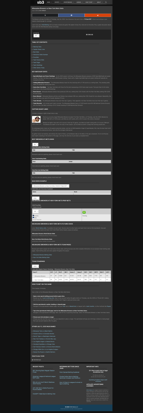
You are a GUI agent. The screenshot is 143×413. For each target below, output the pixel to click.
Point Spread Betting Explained (69, 372)
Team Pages (36, 62)
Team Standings (37, 65)
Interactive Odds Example (40, 54)
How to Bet (89, 2)
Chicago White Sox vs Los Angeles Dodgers (45, 349)
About (99, 2)
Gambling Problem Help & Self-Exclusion (98, 380)
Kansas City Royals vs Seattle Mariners (44, 352)
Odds (48, 2)
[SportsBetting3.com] (41, 2)
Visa (64, 306)
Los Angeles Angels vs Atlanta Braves (43, 341)
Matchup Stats (37, 46)
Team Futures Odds (38, 60)
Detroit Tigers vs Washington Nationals (44, 336)
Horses (79, 2)
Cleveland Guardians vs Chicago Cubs (44, 344)
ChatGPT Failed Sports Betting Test (44, 394)
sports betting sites (48, 298)
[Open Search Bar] (105, 2)
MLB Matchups (37, 359)
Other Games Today (38, 67)
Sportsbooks (68, 2)
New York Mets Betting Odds (41, 257)
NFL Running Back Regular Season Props (44, 371)
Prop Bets (36, 57)
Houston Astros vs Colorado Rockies (43, 333)
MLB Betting (45, 24)
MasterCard (73, 306)
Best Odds (36, 52)
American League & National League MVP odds (44, 377)
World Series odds (41, 228)
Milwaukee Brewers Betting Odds (42, 255)
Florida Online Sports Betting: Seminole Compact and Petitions (70, 377)
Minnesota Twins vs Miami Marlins (42, 331)
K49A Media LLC (90, 390)
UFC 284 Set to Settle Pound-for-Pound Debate (43, 388)
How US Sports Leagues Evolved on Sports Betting (71, 383)
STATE (36, 33)
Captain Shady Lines (39, 49)
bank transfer (90, 306)
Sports (57, 2)
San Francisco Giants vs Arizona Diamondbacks (46, 346)
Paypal (109, 306)
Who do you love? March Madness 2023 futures (43, 382)
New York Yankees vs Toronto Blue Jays (44, 339)
